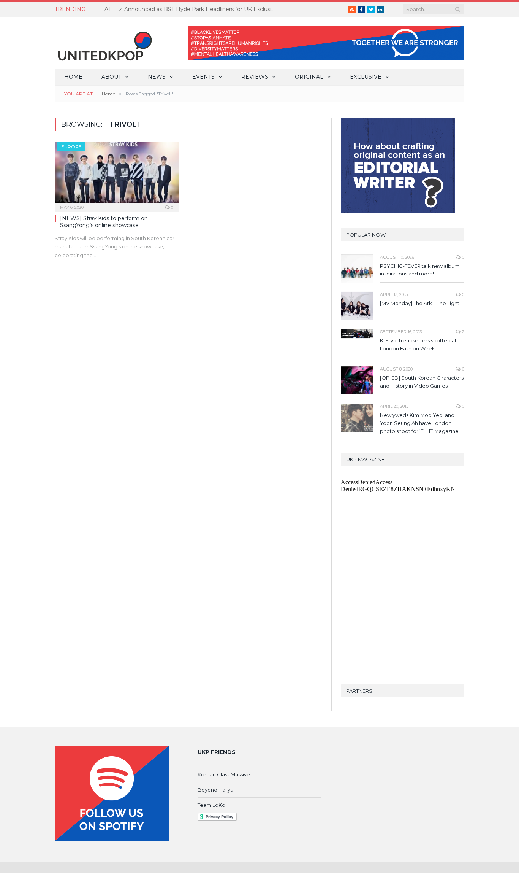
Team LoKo (211, 805)
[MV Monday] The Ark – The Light (419, 303)
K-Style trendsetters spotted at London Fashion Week (418, 344)
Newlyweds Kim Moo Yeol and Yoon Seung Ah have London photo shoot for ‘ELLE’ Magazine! (420, 423)
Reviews (254, 76)
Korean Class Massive (224, 774)
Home (73, 76)
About (111, 76)
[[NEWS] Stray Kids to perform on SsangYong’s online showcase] (117, 174)
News (157, 76)
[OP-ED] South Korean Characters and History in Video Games (422, 382)
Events (203, 76)
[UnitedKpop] (104, 43)
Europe (71, 146)
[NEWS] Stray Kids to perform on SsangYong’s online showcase (104, 222)
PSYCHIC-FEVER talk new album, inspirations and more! (420, 270)
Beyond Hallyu (215, 790)
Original (309, 76)
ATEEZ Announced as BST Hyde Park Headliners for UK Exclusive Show (191, 9)
